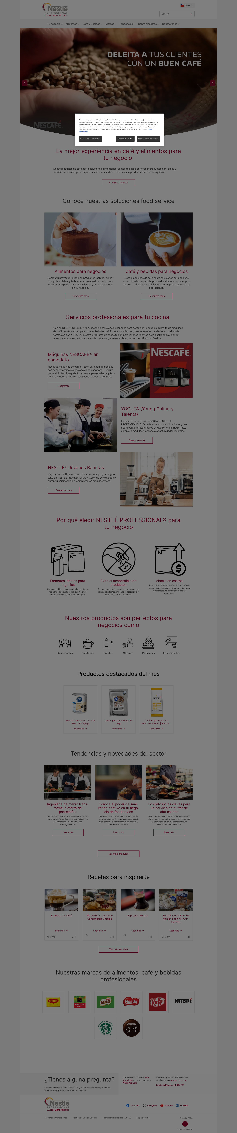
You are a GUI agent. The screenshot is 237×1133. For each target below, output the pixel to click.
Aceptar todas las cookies (148, 139)
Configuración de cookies (90, 139)
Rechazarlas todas (125, 139)
